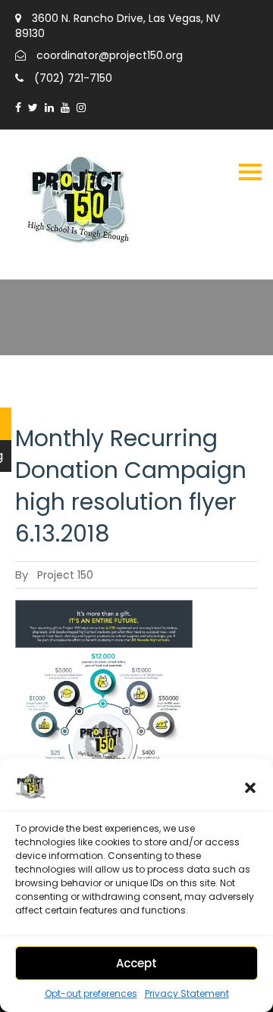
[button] (250, 787)
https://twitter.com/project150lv (33, 107)
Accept (136, 963)
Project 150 (65, 575)
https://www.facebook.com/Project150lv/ (18, 107)
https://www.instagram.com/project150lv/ (81, 107)
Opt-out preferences (91, 994)
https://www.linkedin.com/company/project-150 (49, 107)
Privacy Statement (187, 994)
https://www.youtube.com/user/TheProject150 (65, 107)
